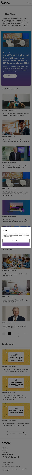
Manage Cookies (16, 240)
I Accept (16, 244)
